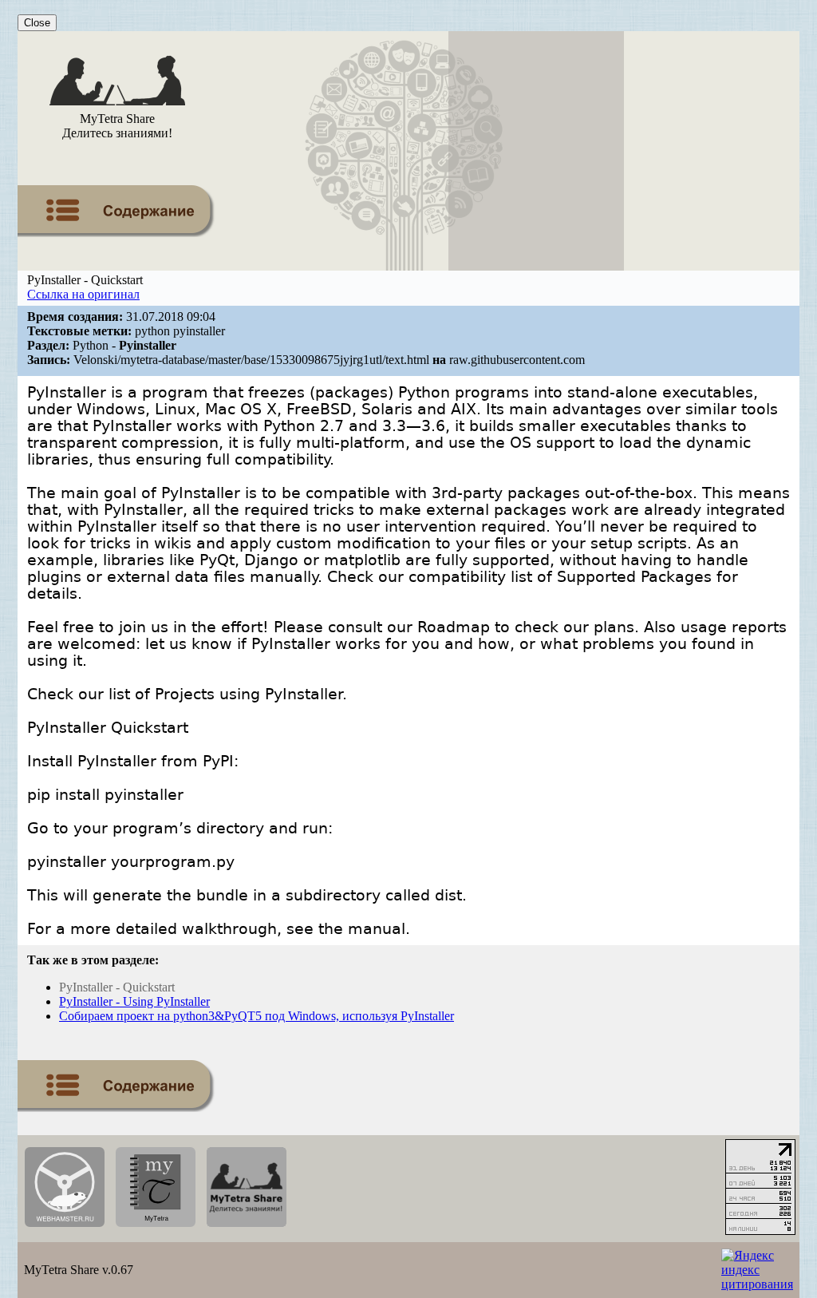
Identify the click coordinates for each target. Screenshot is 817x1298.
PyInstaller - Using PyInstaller (134, 1001)
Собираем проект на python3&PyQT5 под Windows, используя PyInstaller (256, 1016)
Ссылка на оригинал (83, 294)
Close (37, 23)
